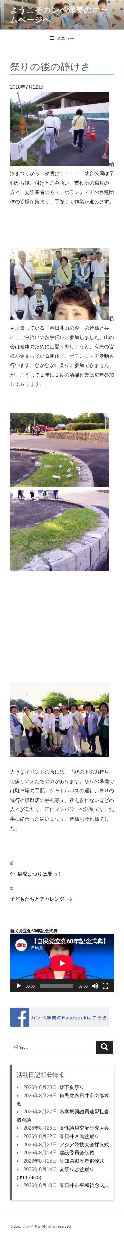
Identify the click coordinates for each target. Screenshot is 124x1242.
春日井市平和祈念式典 (84, 1185)
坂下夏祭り (72, 1087)
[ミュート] (95, 986)
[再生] (18, 986)
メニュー (65, 38)
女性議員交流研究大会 (84, 1128)
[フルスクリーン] (105, 986)
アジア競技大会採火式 (84, 1144)
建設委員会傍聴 (77, 1152)
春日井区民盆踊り (79, 1136)
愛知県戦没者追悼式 (82, 1161)
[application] (62, 963)
